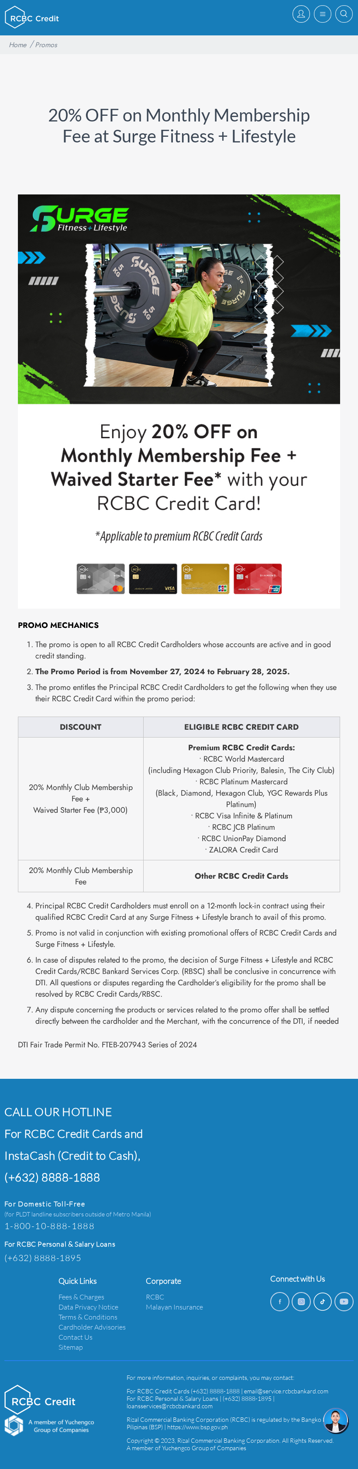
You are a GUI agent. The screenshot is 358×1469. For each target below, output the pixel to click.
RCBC (155, 1296)
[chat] (336, 1421)
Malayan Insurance (174, 1307)
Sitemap (71, 1347)
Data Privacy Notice (88, 1307)
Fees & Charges (81, 1296)
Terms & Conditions (88, 1317)
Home (17, 45)
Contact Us (76, 1337)
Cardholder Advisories (92, 1327)
